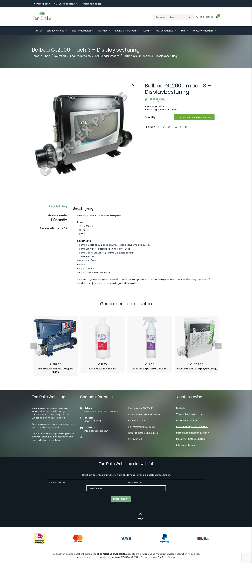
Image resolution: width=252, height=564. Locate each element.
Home (35, 56)
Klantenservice (189, 396)
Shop (47, 56)
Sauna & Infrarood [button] (125, 30)
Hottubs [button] (102, 30)
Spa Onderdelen (81, 30)
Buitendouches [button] (164, 30)
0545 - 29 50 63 (93, 421)
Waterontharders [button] (203, 30)
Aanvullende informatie (57, 217)
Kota (146, 30)
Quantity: (150, 117)
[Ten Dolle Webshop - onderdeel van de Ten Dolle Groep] (42, 16)
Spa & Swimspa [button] (55, 30)
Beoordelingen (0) (53, 228)
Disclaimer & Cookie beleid (190, 438)
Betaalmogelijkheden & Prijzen (192, 432)
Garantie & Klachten (187, 420)
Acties (39, 30)
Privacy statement (186, 445)
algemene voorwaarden (111, 553)
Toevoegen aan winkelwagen (194, 117)
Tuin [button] (183, 30)
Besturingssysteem (107, 56)
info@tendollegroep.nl (96, 430)
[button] (132, 85)
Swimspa (60, 56)
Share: (151, 127)
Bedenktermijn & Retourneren (192, 426)
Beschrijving (58, 206)
